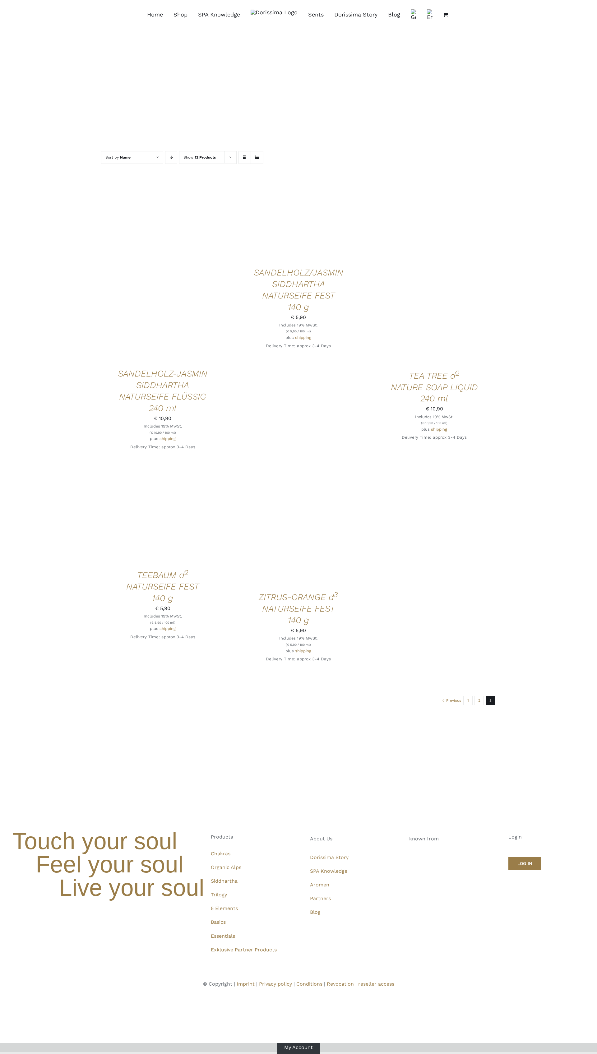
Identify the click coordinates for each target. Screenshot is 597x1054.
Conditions (309, 984)
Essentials (223, 936)
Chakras (220, 854)
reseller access (376, 984)
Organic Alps (226, 867)
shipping (168, 438)
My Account (298, 1047)
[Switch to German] (413, 15)
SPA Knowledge (328, 871)
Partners (320, 898)
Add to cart (143, 270)
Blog (315, 912)
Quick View (183, 270)
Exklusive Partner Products (244, 950)
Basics (218, 922)
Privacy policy (275, 984)
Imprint (246, 984)
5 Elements (224, 908)
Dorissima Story (329, 857)
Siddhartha (224, 881)
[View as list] (257, 157)
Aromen (319, 885)
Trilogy (219, 895)
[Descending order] (171, 157)
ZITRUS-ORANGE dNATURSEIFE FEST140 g (298, 608)
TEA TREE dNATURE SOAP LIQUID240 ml (434, 387)
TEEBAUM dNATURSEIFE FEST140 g (162, 586)
